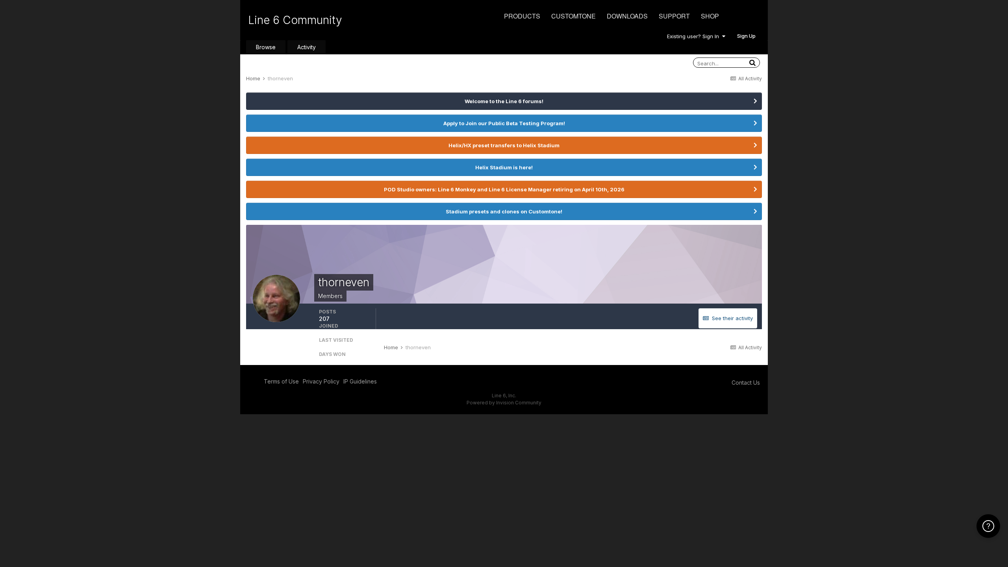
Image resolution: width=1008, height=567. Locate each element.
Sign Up (746, 36)
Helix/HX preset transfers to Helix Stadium (504, 145)
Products (522, 15)
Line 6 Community (295, 20)
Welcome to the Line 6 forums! (504, 101)
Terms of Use (281, 381)
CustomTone (573, 15)
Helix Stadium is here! (504, 167)
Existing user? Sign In (694, 36)
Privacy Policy (321, 381)
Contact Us (746, 382)
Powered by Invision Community (504, 403)
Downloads (627, 15)
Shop (710, 15)
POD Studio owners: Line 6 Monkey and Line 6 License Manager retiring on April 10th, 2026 (504, 189)
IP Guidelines (360, 381)
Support (674, 15)
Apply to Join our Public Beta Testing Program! (504, 123)
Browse (266, 47)
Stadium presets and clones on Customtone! (504, 211)
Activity (306, 47)
